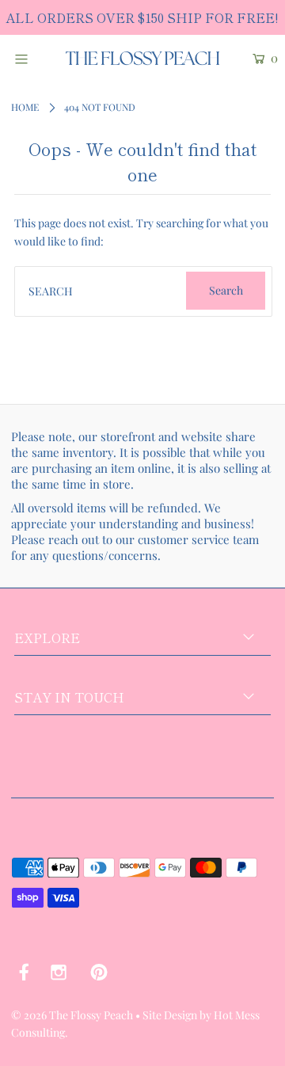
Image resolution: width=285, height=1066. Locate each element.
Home (25, 107)
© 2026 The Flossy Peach (72, 1014)
